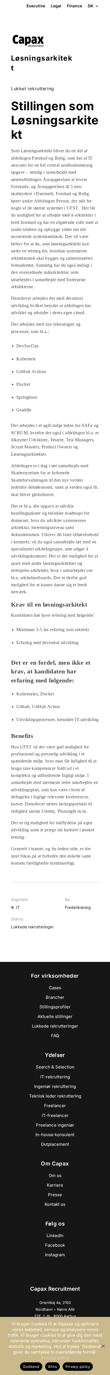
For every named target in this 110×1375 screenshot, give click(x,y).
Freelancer (55, 1105)
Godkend (31, 1366)
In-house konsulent (55, 1134)
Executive (36, 5)
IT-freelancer (55, 1115)
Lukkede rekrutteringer (55, 1026)
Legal (56, 5)
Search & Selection (55, 1067)
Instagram (55, 1254)
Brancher (55, 997)
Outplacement (55, 1144)
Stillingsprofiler (55, 1007)
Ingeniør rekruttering (55, 1086)
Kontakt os (55, 1204)
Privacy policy (55, 1357)
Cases (55, 987)
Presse (55, 1194)
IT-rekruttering (55, 1076)
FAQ (55, 1035)
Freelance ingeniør (55, 1125)
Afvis (52, 1366)
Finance (74, 5)
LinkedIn (55, 1235)
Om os (55, 1175)
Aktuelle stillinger (55, 1016)
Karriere (55, 1185)
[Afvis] (103, 1346)
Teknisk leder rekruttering (55, 1096)
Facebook (55, 1245)
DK (90, 6)
